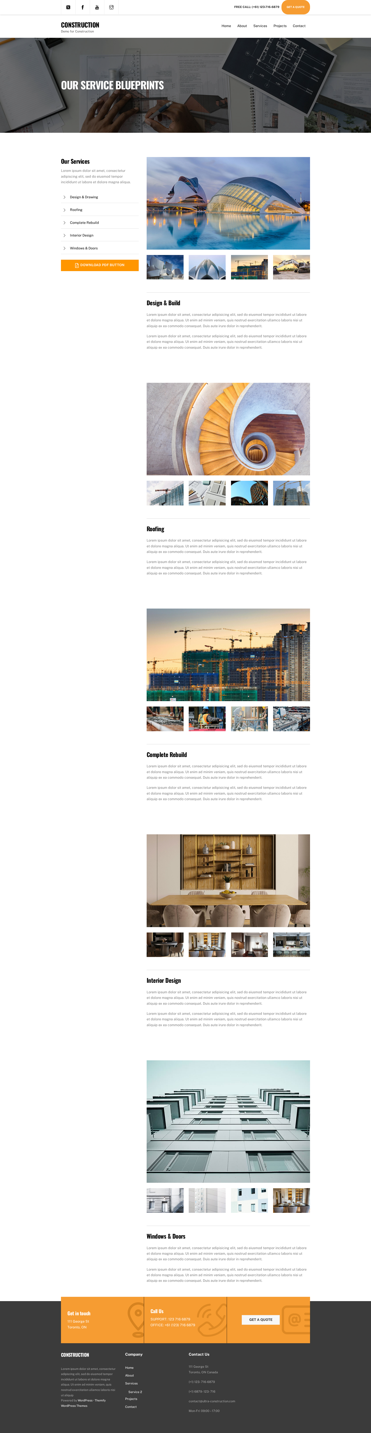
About (242, 26)
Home (226, 26)
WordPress (85, 1400)
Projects (280, 26)
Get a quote (260, 1320)
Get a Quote (296, 7)
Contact (299, 26)
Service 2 (135, 1392)
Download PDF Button (102, 265)
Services (260, 26)
